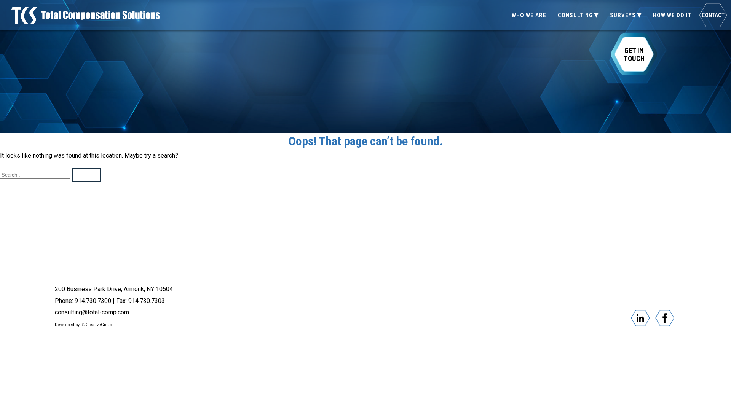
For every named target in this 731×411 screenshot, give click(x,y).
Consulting (575, 15)
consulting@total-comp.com (92, 312)
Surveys (623, 15)
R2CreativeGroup (96, 324)
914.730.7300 (93, 300)
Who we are (529, 15)
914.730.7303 (146, 300)
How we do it (672, 15)
